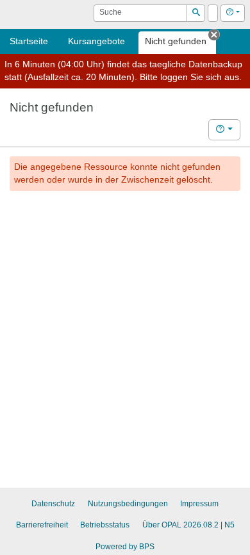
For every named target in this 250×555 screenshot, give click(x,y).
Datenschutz (53, 503)
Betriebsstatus (104, 524)
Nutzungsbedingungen (128, 503)
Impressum (199, 503)
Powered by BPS (125, 546)
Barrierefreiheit (42, 524)
